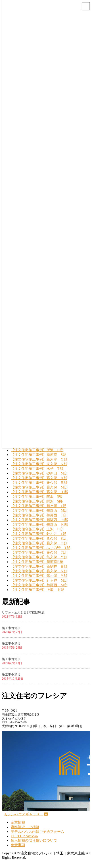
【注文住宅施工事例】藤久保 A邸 (39, 478)
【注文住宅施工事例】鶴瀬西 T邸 (39, 515)
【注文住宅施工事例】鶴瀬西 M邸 (39, 510)
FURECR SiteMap (24, 836)
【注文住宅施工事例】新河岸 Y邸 (39, 459)
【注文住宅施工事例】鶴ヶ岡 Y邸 (39, 576)
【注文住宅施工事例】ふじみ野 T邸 (40, 548)
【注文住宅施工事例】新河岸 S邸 (38, 455)
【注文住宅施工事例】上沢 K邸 (37, 590)
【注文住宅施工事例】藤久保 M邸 (39, 487)
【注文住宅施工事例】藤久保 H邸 (39, 482)
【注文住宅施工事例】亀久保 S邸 (38, 538)
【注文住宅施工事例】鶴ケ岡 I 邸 (38, 506)
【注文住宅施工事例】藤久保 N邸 (39, 571)
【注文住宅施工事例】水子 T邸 (37, 469)
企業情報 (18, 822)
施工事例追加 (11, 628)
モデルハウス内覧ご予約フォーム (37, 832)
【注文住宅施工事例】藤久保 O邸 (39, 543)
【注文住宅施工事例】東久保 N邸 (39, 464)
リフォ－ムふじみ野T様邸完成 (23, 612)
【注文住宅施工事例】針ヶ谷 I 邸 (38, 534)
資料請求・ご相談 (25, 827)
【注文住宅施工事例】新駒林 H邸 (39, 566)
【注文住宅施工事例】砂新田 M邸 (39, 473)
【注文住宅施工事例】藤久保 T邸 (39, 552)
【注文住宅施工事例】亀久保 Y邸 (39, 557)
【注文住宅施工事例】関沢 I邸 (36, 496)
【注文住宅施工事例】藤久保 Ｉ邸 (39, 492)
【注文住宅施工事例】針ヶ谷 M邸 (39, 580)
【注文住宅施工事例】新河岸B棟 (37, 562)
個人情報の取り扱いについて (34, 840)
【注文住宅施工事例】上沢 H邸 (37, 529)
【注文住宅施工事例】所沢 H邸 (37, 450)
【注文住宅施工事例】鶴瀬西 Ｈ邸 (39, 520)
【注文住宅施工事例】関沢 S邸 (37, 501)
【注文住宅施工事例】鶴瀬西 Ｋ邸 (39, 524)
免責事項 (18, 845)
